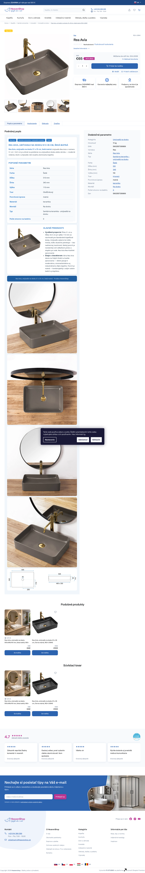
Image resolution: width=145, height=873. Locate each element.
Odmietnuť (82, 440)
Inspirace (114, 841)
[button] (67, 106)
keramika (116, 183)
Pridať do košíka (116, 66)
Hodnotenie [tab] (32, 123)
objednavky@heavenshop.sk (19, 840)
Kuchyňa (81, 837)
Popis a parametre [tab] (14, 123)
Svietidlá (81, 844)
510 (114, 166)
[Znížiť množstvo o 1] (78, 66)
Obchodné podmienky (53, 837)
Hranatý (116, 176)
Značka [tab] (57, 123)
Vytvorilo (106, 870)
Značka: (75, 35)
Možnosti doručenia (131, 59)
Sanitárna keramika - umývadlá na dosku (121, 158)
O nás (48, 834)
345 (114, 170)
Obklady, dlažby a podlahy (87, 852)
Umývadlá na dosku (121, 139)
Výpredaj (81, 855)
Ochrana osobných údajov (55, 845)
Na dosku (116, 187)
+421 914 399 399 (100, 9)
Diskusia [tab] (45, 123)
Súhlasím (96, 440)
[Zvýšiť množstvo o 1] (86, 66)
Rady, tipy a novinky (118, 834)
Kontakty (49, 853)
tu (84, 434)
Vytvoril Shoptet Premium (136, 870)
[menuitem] (9, 18)
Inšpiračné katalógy (118, 837)
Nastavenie (50, 440)
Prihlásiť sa (60, 797)
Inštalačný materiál (85, 848)
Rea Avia (116, 153)
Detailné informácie (80, 48)
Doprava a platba (52, 841)
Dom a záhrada (83, 841)
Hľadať (84, 10)
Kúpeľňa (81, 833)
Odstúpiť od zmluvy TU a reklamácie (58, 849)
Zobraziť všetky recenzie (20, 738)
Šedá (115, 163)
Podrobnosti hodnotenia (103, 44)
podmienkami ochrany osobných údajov (31, 802)
